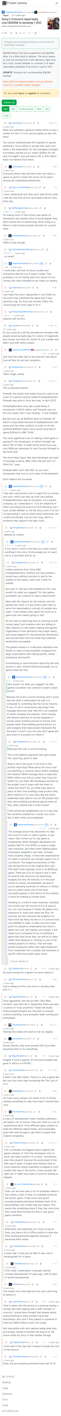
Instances (7, 1393)
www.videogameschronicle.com (16, 26)
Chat (6, 115)
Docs (5, 1399)
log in (21, 93)
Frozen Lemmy (17, 3)
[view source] (35, 33)
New (39, 108)
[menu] (57, 3)
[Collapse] (5, 123)
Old (47, 108)
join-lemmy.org (10, 1410)
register (32, 93)
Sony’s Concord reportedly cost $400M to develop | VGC (22, 20)
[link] (11, 33)
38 (5, 33)
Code (5, 1405)
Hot (6, 108)
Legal (5, 1388)
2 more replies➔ (19, 961)
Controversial (26, 108)
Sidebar (8, 102)
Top (13, 108)
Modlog (6, 1382)
